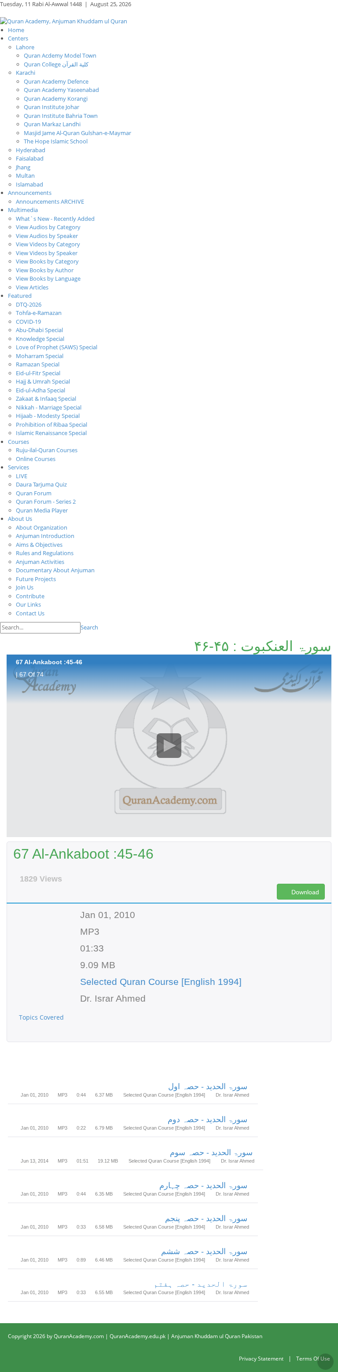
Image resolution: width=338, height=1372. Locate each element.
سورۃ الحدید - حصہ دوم (207, 1119)
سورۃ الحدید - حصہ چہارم (203, 1185)
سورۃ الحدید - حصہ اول (207, 1086)
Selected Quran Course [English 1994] (161, 982)
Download (304, 892)
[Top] (325, 1362)
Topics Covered (42, 1017)
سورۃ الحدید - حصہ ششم (204, 1251)
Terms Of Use (313, 1358)
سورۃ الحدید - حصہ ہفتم (200, 1284)
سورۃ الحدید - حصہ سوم (211, 1152)
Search (89, 627)
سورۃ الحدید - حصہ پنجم (206, 1218)
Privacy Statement (261, 1358)
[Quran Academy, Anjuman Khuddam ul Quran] (63, 21)
